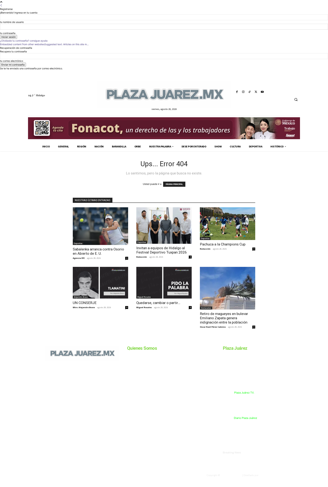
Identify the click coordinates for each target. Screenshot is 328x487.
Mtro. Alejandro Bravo (84, 307)
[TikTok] (249, 92)
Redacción (141, 257)
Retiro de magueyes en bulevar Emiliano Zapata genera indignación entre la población (224, 318)
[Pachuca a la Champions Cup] (227, 223)
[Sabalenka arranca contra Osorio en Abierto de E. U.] (100, 226)
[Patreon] (63, 384)
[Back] (1, 5)
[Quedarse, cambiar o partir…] (164, 283)
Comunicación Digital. (271, 475)
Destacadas (206, 308)
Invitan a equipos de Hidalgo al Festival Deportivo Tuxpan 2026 (161, 250)
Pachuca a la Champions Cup (222, 244)
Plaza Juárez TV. (244, 392)
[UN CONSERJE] (100, 283)
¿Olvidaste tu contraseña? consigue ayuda (23, 40)
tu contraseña (7, 33)
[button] (296, 99)
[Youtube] (262, 92)
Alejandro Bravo (81, 297)
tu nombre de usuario (12, 22)
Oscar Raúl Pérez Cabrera (213, 327)
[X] (256, 92)
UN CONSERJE (85, 303)
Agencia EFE (79, 258)
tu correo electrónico (11, 60)
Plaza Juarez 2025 (231, 475)
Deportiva (78, 243)
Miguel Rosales (144, 297)
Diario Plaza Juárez (245, 418)
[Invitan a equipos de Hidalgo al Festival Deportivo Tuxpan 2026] (164, 225)
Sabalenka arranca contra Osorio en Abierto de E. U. (98, 251)
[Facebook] (237, 92)
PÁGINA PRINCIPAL (174, 184)
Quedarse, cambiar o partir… (158, 303)
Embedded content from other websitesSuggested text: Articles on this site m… (44, 44)
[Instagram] (243, 92)
